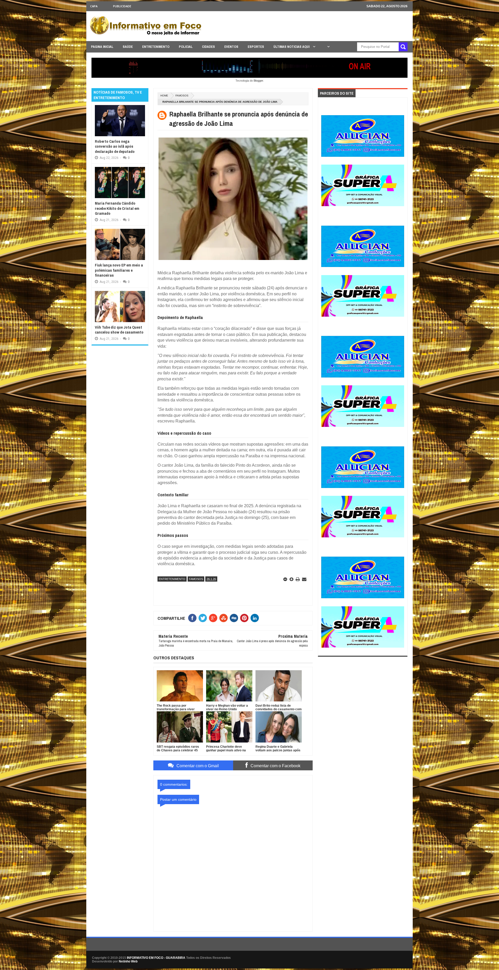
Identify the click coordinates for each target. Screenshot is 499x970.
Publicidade (122, 6)
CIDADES (208, 46)
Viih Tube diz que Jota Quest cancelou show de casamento (119, 329)
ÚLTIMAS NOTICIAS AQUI (291, 46)
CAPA (93, 6)
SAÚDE (128, 46)
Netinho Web (128, 961)
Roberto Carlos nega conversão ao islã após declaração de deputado (115, 146)
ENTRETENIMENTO (155, 46)
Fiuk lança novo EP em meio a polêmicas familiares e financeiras (119, 270)
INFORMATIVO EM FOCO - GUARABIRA (156, 958)
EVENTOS (231, 46)
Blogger (258, 80)
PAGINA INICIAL (102, 46)
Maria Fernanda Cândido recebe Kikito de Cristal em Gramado (117, 208)
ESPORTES (256, 46)
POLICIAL (186, 46)
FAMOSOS (181, 95)
